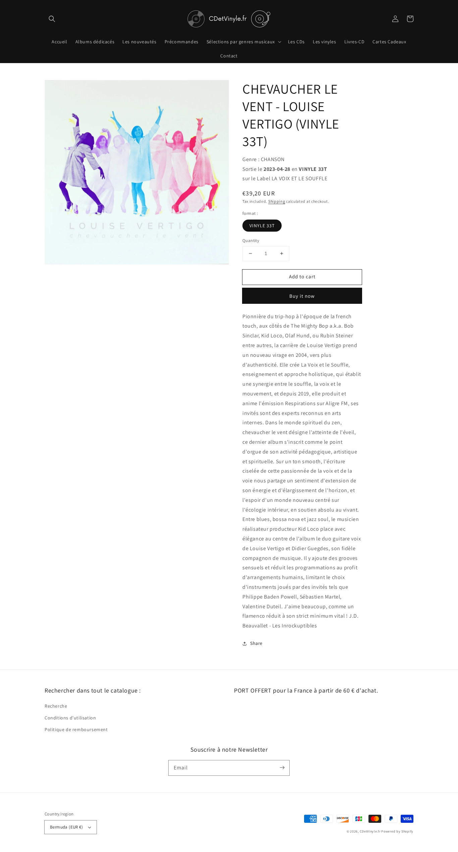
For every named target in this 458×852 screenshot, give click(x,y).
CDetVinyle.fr (370, 831)
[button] (52, 18)
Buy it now (302, 296)
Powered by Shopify (397, 831)
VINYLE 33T (262, 226)
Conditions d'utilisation (70, 718)
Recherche (56, 706)
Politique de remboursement (76, 729)
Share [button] (256, 643)
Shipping (276, 201)
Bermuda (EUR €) (66, 827)
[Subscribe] (282, 767)
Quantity (250, 240)
